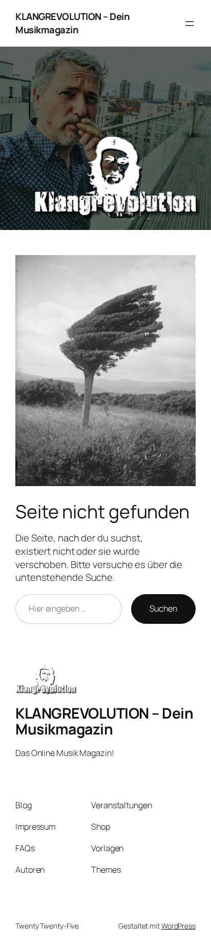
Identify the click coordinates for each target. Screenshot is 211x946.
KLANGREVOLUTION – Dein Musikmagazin (72, 23)
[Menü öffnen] (189, 23)
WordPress (178, 926)
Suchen (163, 608)
